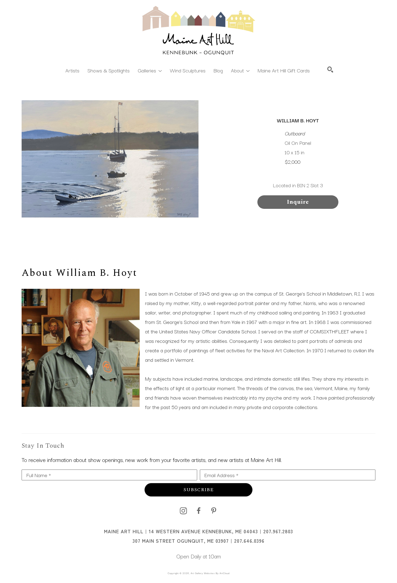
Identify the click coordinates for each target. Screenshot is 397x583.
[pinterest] (213, 510)
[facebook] (198, 510)
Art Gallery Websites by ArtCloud (210, 573)
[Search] (330, 69)
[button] (150, 70)
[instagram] (183, 510)
